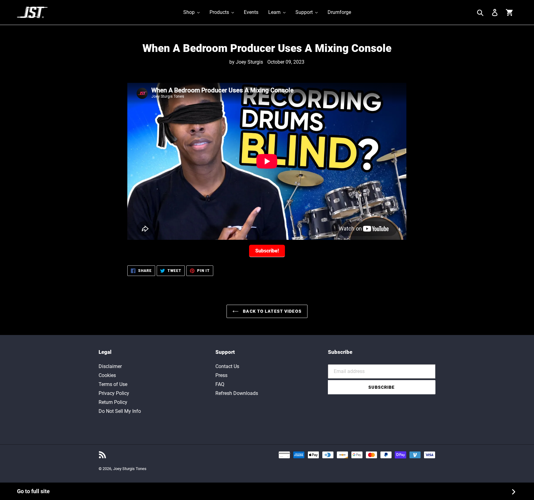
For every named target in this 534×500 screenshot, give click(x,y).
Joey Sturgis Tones (129, 468)
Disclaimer (110, 366)
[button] (191, 12)
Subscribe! (267, 251)
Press (221, 375)
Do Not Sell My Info (120, 411)
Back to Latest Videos (272, 311)
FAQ (219, 384)
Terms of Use (113, 384)
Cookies (107, 375)
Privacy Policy (114, 393)
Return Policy (113, 402)
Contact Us (227, 366)
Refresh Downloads (236, 393)
